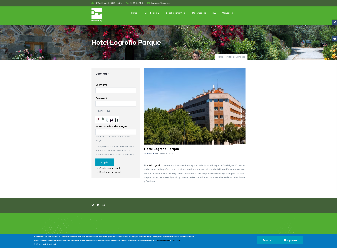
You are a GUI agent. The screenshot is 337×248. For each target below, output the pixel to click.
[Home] (96, 15)
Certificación (152, 12)
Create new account (109, 168)
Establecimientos (175, 12)
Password (101, 97)
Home (134, 12)
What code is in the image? (111, 126)
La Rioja (148, 153)
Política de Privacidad (45, 244)
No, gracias (290, 240)
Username (101, 84)
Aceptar (267, 240)
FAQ (214, 12)
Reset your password (109, 172)
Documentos (199, 12)
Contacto (227, 12)
